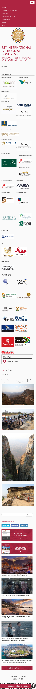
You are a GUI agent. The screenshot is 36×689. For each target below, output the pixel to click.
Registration (6, 19)
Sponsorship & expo (9, 16)
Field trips (5, 13)
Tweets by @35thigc (8, 521)
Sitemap (23, 677)
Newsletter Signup (12, 362)
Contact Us (13, 677)
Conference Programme (11, 10)
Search (29, 515)
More (5, 25)
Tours (4, 22)
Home (4, 7)
